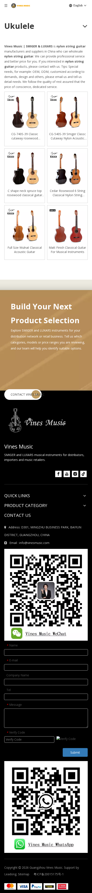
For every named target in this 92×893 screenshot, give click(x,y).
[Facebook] (58, 474)
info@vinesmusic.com (34, 543)
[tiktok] (83, 474)
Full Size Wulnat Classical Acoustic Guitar (24, 250)
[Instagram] (75, 474)
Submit (75, 752)
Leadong (10, 874)
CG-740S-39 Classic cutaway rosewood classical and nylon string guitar (24, 136)
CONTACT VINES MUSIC (28, 394)
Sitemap (23, 874)
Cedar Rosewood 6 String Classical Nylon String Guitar (67, 193)
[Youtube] (67, 474)
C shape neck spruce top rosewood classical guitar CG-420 (24, 193)
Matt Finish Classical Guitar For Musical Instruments (67, 250)
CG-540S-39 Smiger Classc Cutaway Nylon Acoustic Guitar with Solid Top (67, 136)
